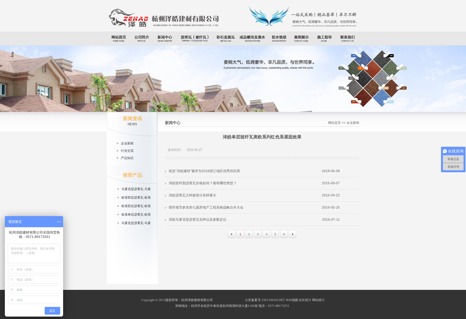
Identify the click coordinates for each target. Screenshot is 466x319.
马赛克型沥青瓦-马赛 (136, 189)
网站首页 (334, 123)
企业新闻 (127, 143)
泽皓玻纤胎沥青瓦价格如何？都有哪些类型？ (254, 183)
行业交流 (127, 150)
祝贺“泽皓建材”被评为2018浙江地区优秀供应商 (254, 171)
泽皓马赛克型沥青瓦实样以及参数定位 (254, 219)
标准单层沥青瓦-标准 (136, 214)
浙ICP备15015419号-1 (229, 300)
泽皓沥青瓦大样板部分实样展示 (254, 195)
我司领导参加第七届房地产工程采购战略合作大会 (254, 207)
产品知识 (127, 158)
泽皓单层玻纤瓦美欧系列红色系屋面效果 (262, 136)
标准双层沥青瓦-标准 (136, 197)
